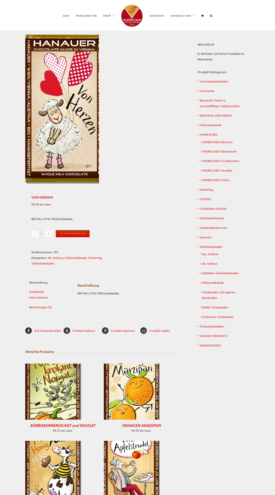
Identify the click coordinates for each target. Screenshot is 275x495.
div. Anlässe (55, 257)
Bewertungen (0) (40, 307)
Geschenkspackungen (214, 81)
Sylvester (206, 237)
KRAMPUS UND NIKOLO (216, 115)
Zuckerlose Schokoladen (218, 317)
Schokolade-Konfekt (213, 208)
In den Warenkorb (72, 233)
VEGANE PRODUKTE (213, 336)
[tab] (38, 282)
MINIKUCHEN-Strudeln (217, 170)
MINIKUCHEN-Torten (216, 180)
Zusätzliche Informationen (38, 294)
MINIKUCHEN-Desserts (217, 142)
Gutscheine (207, 91)
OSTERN (205, 199)
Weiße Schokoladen (215, 307)
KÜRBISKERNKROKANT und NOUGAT (62, 425)
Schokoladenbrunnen (214, 227)
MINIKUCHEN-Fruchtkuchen (220, 161)
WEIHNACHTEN (210, 345)
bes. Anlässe (210, 254)
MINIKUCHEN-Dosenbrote (219, 151)
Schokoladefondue (212, 218)
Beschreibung (38, 282)
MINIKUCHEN (209, 134)
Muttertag (95, 257)
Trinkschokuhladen (212, 326)
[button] (202, 15)
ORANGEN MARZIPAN (141, 425)
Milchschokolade (76, 257)
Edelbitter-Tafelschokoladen (220, 273)
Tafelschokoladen (42, 263)
